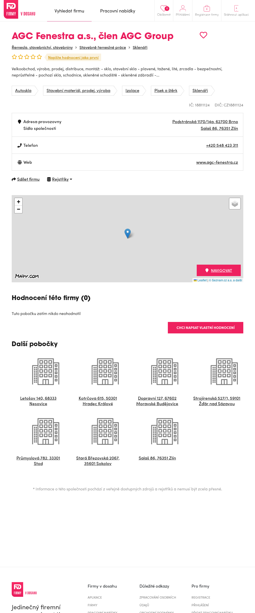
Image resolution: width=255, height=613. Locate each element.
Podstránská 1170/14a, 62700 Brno (205, 121)
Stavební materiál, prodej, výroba (78, 90)
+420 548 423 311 (222, 145)
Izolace (132, 90)
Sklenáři (140, 47)
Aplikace (95, 597)
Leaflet (202, 280)
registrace (200, 597)
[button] (128, 234)
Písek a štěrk (165, 90)
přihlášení (200, 605)
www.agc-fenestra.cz (217, 162)
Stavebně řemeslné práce (102, 47)
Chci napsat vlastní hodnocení (206, 327)
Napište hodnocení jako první (73, 57)
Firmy (92, 605)
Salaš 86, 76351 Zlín (219, 128)
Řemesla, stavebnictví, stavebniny (42, 47)
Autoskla (23, 90)
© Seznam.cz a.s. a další (225, 280)
